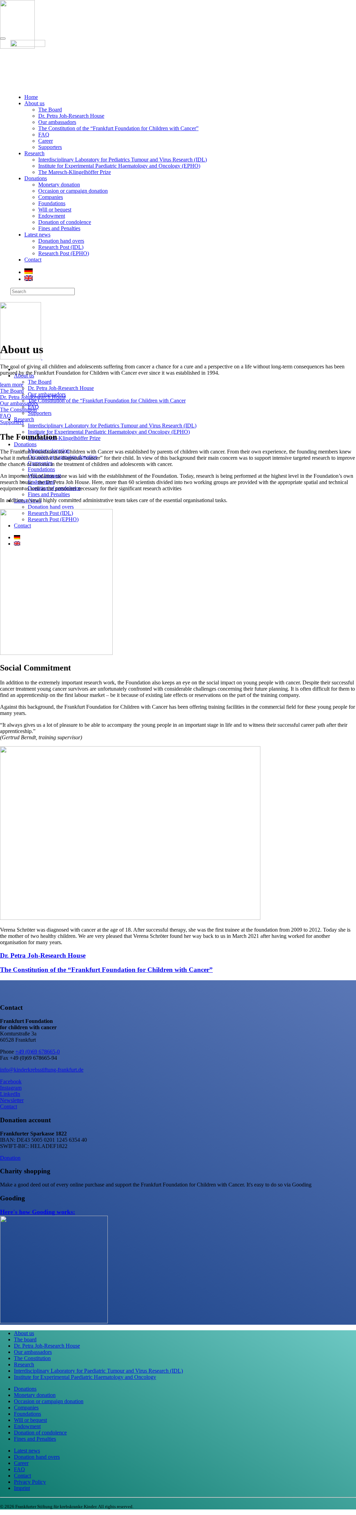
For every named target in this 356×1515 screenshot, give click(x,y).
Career (45, 141)
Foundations (51, 203)
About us (34, 103)
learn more (11, 385)
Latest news (37, 235)
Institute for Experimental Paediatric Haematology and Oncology (85, 1377)
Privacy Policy (30, 1482)
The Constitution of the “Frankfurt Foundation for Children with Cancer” (118, 128)
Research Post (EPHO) (63, 253)
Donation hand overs (61, 241)
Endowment (51, 216)
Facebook (11, 1081)
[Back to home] (40, 357)
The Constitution (18, 410)
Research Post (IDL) (60, 247)
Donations (35, 178)
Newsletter (12, 1100)
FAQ (43, 135)
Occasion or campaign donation (73, 191)
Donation (10, 1158)
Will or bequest (54, 210)
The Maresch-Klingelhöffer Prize (74, 172)
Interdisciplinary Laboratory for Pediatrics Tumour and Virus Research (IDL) (122, 160)
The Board (50, 110)
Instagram (11, 1088)
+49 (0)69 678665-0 (37, 1052)
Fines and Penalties (59, 228)
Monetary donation (59, 185)
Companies (50, 197)
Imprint (22, 1488)
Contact (32, 260)
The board (25, 1339)
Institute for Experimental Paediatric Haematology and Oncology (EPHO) (119, 166)
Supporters (50, 147)
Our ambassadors (57, 122)
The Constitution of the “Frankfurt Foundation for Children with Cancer (107, 400)
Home (31, 97)
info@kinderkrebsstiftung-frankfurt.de (41, 1070)
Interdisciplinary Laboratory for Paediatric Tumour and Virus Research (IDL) (98, 1371)
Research (34, 153)
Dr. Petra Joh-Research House (71, 116)
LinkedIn (10, 1094)
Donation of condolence (64, 222)
